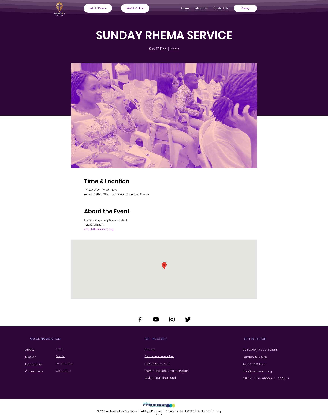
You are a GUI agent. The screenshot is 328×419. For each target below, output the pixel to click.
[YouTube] (156, 319)
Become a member (159, 356)
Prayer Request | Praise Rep (165, 371)
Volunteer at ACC (157, 363)
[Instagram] (172, 319)
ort (187, 371)
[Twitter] (188, 319)
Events (60, 356)
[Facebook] (140, 319)
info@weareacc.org (257, 371)
